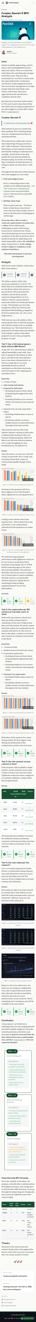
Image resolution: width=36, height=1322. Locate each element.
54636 (5, 809)
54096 (5, 822)
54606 (5, 816)
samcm (9, 51)
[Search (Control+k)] (32, 3)
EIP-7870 (10, 350)
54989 (5, 802)
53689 (5, 829)
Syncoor (5, 868)
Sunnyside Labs (24, 123)
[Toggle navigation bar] (3, 2)
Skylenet (23, 874)
